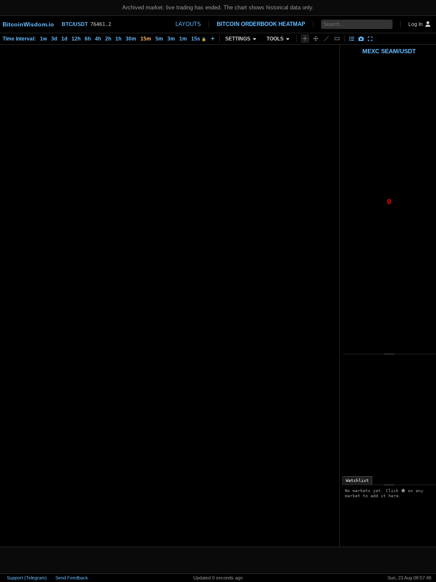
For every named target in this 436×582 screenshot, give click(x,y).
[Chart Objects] (351, 39)
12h (76, 39)
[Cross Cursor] (305, 39)
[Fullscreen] (370, 39)
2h (108, 39)
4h (98, 39)
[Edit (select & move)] (316, 39)
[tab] (357, 480)
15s (198, 39)
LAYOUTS (188, 24)
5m (159, 39)
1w (43, 39)
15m (146, 39)
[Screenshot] (361, 39)
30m (131, 39)
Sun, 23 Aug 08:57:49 (409, 577)
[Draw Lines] (326, 39)
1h (118, 39)
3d (54, 39)
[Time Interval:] (212, 39)
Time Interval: (19, 39)
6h (88, 39)
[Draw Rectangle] (337, 39)
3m (171, 39)
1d (64, 39)
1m (183, 39)
